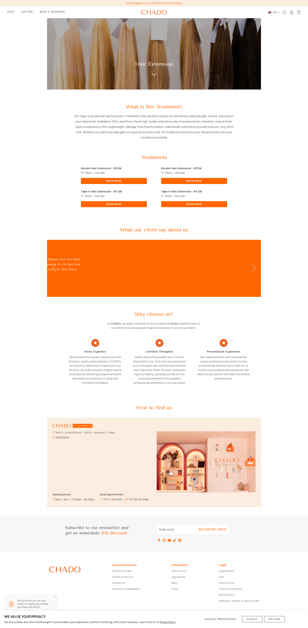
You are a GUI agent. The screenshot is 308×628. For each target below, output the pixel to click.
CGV (221, 577)
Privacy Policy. (168, 622)
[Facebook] (159, 540)
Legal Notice (226, 571)
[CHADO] (154, 12)
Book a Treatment (52, 11)
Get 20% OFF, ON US (212, 529)
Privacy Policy (226, 582)
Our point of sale (122, 571)
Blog (174, 582)
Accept (252, 619)
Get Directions (62, 437)
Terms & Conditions (230, 589)
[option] (154, 268)
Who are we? (179, 571)
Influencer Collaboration (126, 589)
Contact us (118, 582)
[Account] (291, 12)
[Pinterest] (179, 540)
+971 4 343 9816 (112, 499)
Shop (10, 11)
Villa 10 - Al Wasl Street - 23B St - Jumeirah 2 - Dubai (85, 432)
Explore (27, 11)
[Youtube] (169, 540)
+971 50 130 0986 (138, 499)
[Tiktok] (174, 540)
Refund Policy (227, 594)
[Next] (254, 268)
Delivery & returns (122, 577)
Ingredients (178, 577)
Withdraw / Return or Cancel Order (239, 601)
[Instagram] (164, 540)
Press (175, 589)
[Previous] (54, 268)
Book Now (114, 181)
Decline (274, 619)
